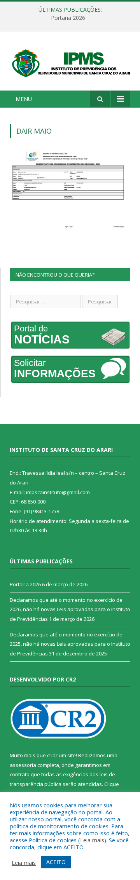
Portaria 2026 (68, 17)
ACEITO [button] (56, 862)
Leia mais (92, 839)
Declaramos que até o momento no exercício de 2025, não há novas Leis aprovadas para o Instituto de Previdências (70, 644)
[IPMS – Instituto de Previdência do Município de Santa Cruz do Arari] (70, 62)
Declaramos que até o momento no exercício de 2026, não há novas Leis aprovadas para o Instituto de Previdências (70, 609)
